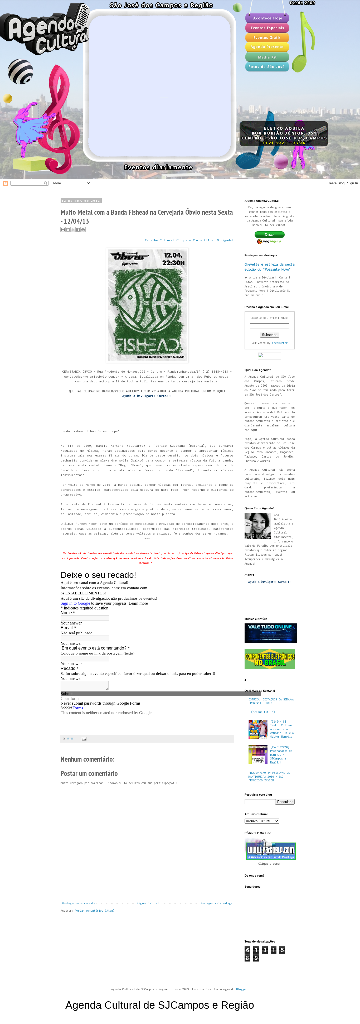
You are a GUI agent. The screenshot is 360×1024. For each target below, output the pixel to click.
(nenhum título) (263, 712)
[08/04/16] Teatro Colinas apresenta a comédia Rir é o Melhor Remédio (282, 729)
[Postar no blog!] (68, 229)
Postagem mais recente (78, 903)
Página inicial (148, 903)
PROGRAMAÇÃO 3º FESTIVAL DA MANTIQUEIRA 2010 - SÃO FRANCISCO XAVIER (269, 776)
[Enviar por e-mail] (63, 229)
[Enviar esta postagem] (83, 738)
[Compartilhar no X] (73, 229)
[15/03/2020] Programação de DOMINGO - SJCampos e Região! (281, 755)
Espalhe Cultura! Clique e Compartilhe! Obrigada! (189, 240)
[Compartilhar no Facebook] (78, 229)
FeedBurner (280, 342)
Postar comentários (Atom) (94, 910)
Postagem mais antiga (216, 903)
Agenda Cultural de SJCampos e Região (159, 1005)
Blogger (241, 989)
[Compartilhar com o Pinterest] (83, 229)
